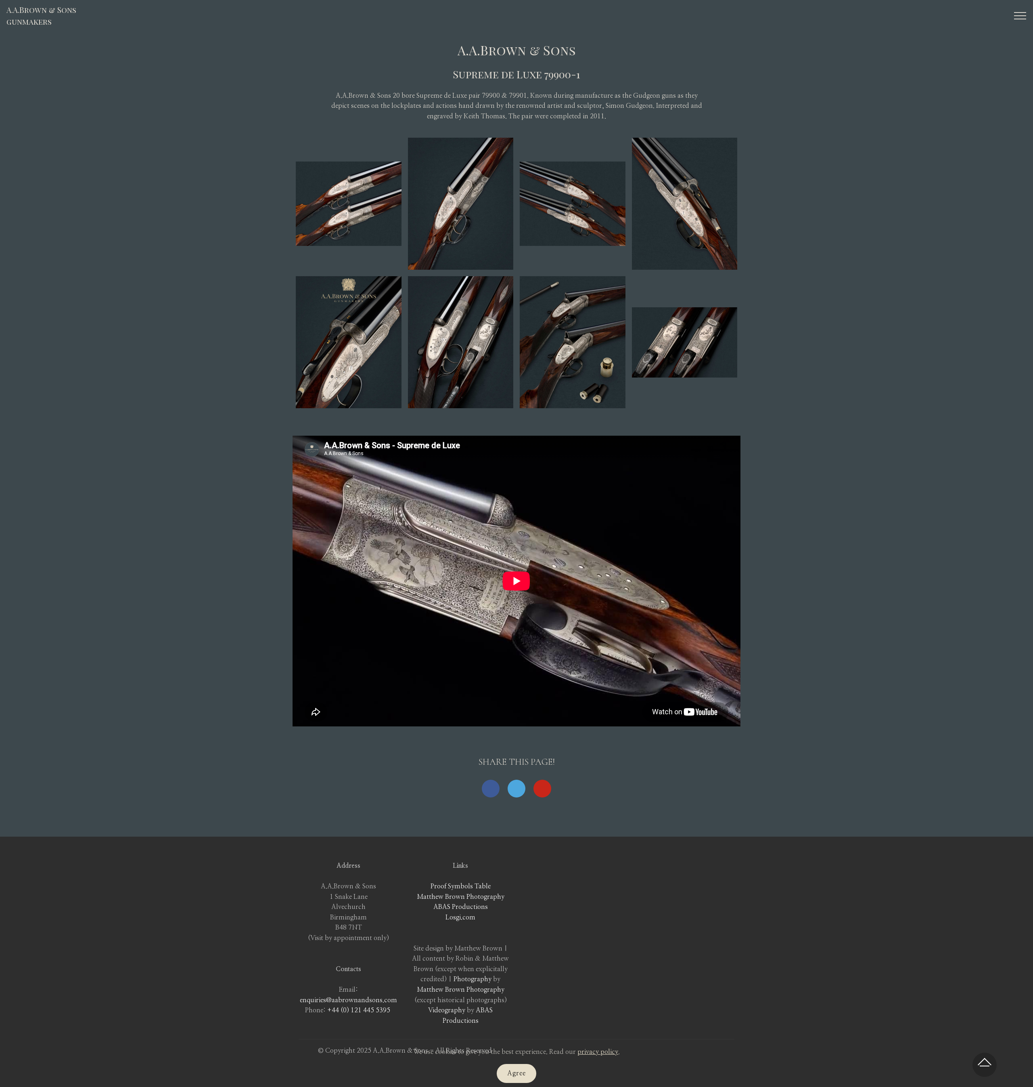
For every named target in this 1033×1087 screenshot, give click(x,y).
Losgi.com (460, 917)
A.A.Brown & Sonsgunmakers (41, 15)
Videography (446, 1010)
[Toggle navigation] (1020, 16)
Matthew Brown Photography (460, 897)
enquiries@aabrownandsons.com (348, 1000)
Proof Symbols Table (461, 886)
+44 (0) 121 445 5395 (358, 1010)
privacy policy (597, 1052)
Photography (472, 979)
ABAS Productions (460, 907)
